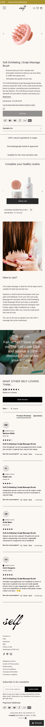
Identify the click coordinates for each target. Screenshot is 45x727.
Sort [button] (5, 409)
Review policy (7, 666)
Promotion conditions (10, 674)
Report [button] (25, 454)
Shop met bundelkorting (10, 2)
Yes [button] (21, 454)
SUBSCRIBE (33, 689)
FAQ (4, 639)
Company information (10, 672)
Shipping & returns (9, 661)
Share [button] (30, 454)
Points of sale (7, 647)
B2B (4, 644)
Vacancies (6, 641)
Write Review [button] (22, 399)
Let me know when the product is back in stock (19, 105)
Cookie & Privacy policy (11, 664)
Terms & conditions (9, 669)
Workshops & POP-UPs (11, 649)
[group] (22, 389)
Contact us (6, 636)
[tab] (24, 416)
